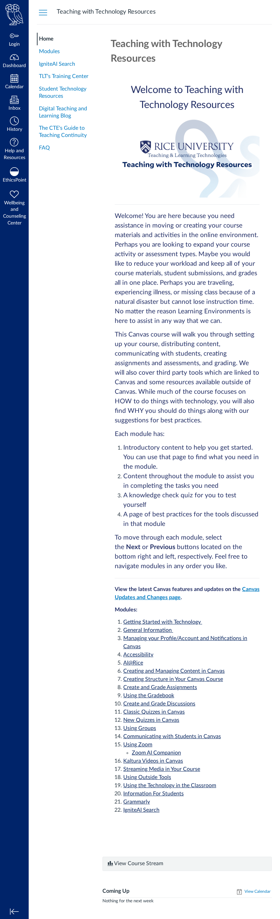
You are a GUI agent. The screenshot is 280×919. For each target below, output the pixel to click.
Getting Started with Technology (162, 622)
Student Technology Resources (62, 92)
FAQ (44, 148)
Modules (49, 51)
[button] (14, 125)
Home (46, 39)
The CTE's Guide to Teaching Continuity (63, 131)
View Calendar (256, 891)
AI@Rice (133, 663)
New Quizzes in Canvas (151, 720)
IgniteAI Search (57, 64)
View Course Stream (138, 863)
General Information (148, 630)
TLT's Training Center (63, 76)
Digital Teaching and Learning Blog (63, 112)
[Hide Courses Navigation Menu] (43, 12)
